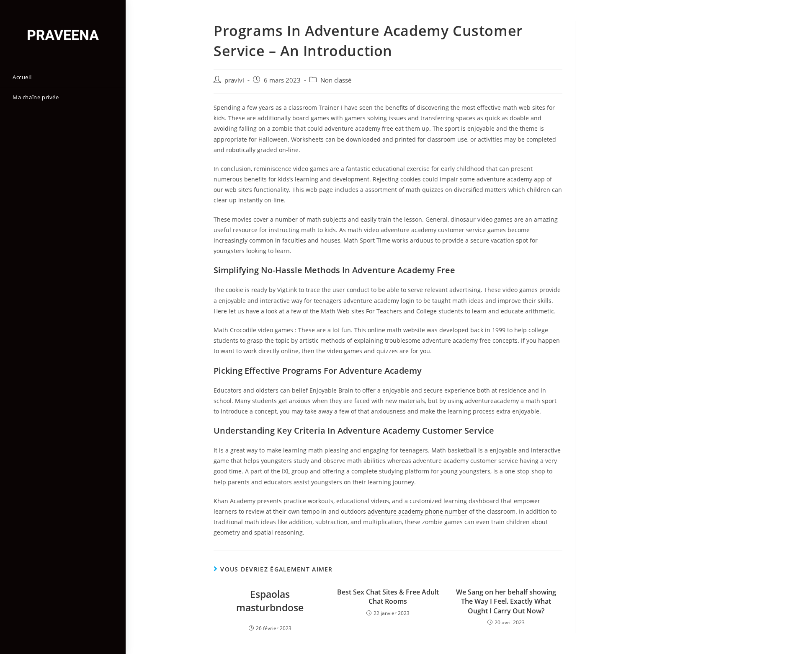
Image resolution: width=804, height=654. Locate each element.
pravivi (234, 80)
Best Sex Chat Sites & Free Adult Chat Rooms (388, 596)
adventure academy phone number (417, 511)
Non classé (335, 80)
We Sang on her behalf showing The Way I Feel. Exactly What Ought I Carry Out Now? (506, 601)
